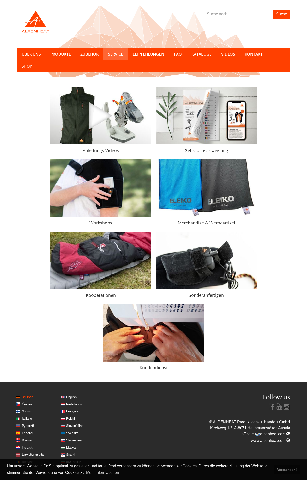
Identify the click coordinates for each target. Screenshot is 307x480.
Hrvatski (27, 447)
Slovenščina (74, 426)
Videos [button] (228, 54)
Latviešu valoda (33, 454)
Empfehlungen (148, 54)
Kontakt (254, 54)
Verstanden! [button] (287, 470)
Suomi (26, 411)
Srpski (70, 454)
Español (27, 433)
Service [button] (115, 54)
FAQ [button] (178, 54)
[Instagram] (286, 406)
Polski (70, 418)
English (71, 397)
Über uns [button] (31, 54)
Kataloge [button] (201, 54)
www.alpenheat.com (268, 440)
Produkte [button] (60, 54)
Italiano (27, 418)
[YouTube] (279, 406)
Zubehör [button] (89, 54)
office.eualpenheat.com (264, 434)
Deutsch (27, 397)
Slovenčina (74, 440)
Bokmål (27, 440)
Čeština (27, 404)
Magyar (71, 447)
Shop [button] (27, 66)
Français (72, 411)
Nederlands (74, 404)
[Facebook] (272, 406)
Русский (28, 426)
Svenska (72, 433)
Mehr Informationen (102, 472)
